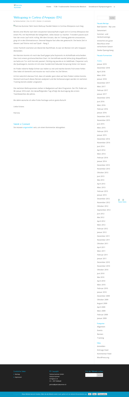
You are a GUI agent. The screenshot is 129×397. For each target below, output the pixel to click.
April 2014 (101, 150)
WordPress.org (103, 357)
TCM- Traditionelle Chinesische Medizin (70, 7)
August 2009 (102, 303)
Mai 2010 (100, 277)
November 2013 (103, 169)
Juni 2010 (100, 273)
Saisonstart (101, 30)
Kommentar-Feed (104, 354)
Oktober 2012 (102, 206)
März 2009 (101, 311)
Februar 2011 (102, 255)
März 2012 (101, 225)
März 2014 (101, 154)
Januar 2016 (102, 112)
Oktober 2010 (102, 270)
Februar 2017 (102, 90)
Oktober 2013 (102, 172)
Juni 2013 (100, 176)
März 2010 (101, 285)
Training (100, 338)
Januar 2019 (102, 64)
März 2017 (101, 86)
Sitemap (17, 374)
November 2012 (103, 202)
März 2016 (101, 105)
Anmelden (101, 346)
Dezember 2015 (103, 116)
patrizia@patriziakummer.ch (57, 384)
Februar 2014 (102, 157)
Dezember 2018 (103, 68)
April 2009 (101, 307)
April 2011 (101, 247)
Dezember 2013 (103, 165)
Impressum (18, 377)
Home (48, 7)
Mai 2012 (100, 217)
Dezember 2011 (103, 236)
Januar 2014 (102, 161)
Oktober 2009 (102, 299)
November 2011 (103, 240)
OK (90, 394)
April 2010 (101, 281)
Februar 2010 (102, 288)
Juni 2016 (100, 101)
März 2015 (101, 128)
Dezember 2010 (103, 262)
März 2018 (101, 75)
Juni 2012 (100, 214)
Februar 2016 (102, 109)
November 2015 (103, 120)
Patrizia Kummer (20, 21)
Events (99, 330)
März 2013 (101, 187)
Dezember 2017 (103, 83)
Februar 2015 (102, 131)
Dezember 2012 (103, 199)
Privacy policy (102, 394)
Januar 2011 (102, 258)
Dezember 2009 (103, 296)
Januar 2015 (102, 135)
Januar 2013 (102, 195)
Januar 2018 (102, 79)
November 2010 (103, 266)
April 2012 (101, 221)
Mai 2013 (100, 180)
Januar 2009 (102, 318)
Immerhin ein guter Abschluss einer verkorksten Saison (105, 44)
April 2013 (101, 184)
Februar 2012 (102, 228)
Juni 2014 (100, 146)
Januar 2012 (102, 232)
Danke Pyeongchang (105, 50)
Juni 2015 (100, 124)
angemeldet (28, 127)
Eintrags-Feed (102, 350)
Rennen (39, 21)
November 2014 (103, 142)
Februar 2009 (102, 314)
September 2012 (103, 210)
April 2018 (101, 71)
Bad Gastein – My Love (106, 26)
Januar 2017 (102, 94)
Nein (94, 394)
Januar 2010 (102, 292)
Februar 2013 (102, 191)
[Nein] (127, 394)
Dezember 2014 (103, 139)
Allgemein (101, 327)
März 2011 (101, 251)
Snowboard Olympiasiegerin (100, 7)
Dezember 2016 (103, 98)
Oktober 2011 (102, 243)
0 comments (47, 21)
